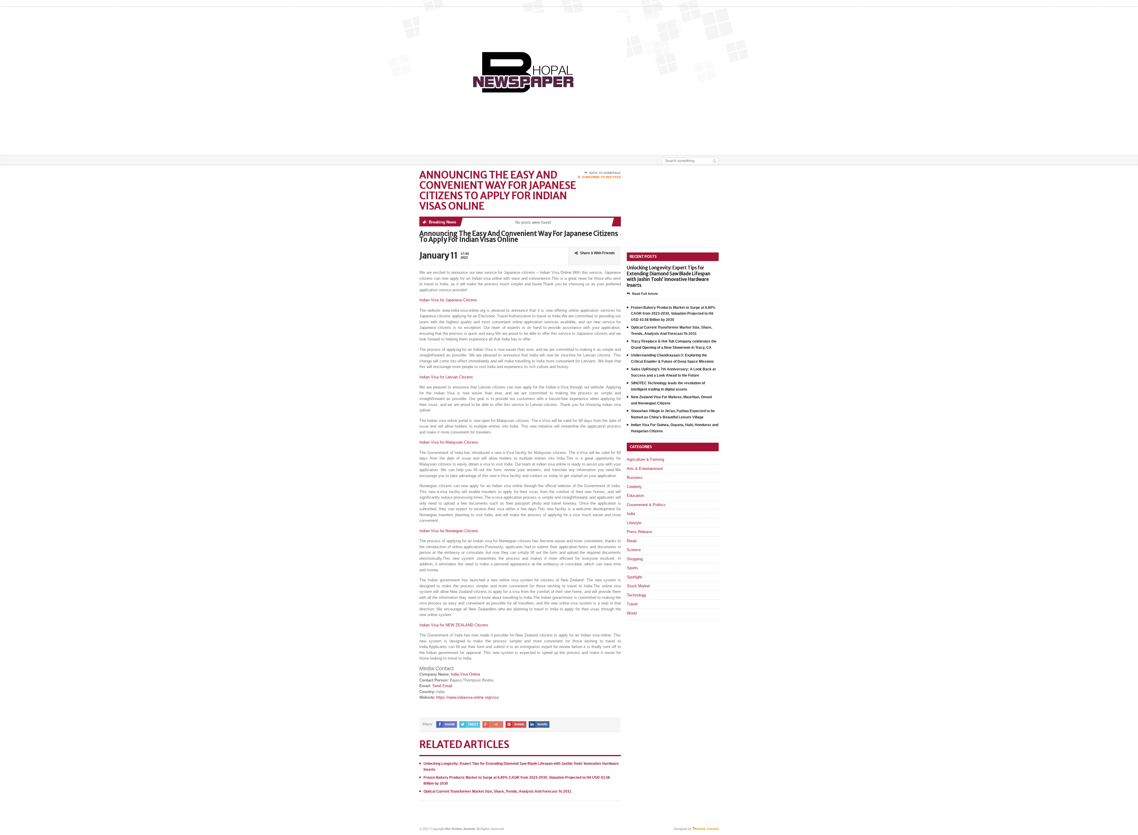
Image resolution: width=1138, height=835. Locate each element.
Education (635, 495)
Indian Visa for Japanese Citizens (448, 300)
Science (634, 550)
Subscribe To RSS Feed (601, 177)
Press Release (639, 532)
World (632, 613)
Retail (632, 541)
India (631, 513)
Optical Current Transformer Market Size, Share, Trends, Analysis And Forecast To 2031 (497, 791)
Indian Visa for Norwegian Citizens (448, 531)
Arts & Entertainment (645, 468)
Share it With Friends (597, 253)
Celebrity (634, 486)
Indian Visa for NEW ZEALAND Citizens (453, 625)
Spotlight (634, 577)
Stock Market (638, 586)
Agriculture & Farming (645, 459)
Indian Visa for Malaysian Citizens (448, 442)
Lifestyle (634, 523)
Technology (636, 595)
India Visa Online (465, 674)
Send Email (442, 686)
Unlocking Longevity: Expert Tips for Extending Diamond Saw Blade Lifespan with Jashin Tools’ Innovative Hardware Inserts (668, 276)
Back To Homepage (605, 173)
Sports (632, 568)
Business (635, 477)
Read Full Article (645, 293)
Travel (632, 604)
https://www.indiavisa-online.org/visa (467, 697)
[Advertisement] (649, 140)
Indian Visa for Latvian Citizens (446, 377)
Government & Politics (646, 505)
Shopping (635, 559)
